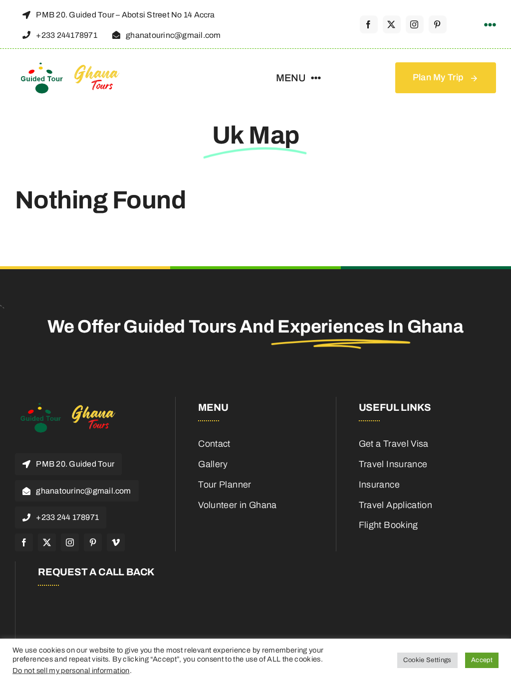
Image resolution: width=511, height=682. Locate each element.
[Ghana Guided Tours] (77, 66)
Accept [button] (482, 660)
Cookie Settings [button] (427, 660)
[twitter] (392, 24)
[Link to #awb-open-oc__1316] (490, 25)
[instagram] (415, 24)
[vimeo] (116, 542)
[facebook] (369, 24)
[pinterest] (438, 24)
